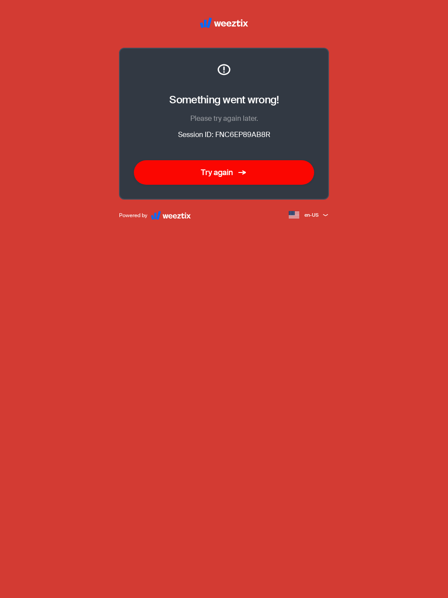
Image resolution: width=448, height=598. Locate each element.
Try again (217, 172)
